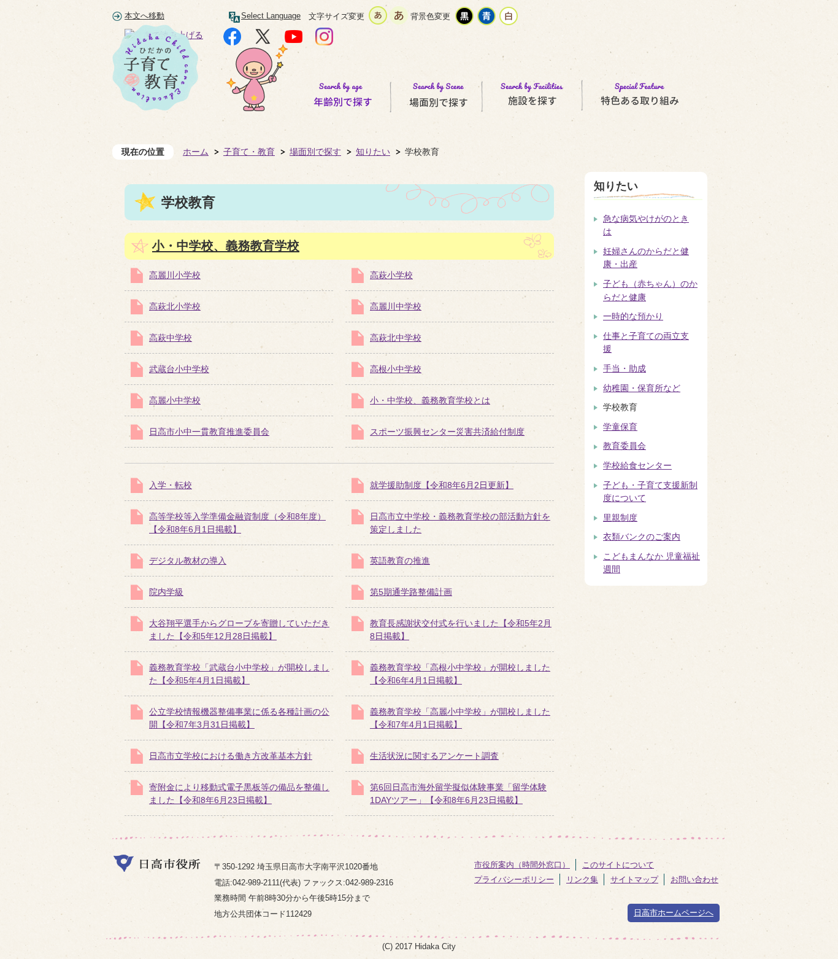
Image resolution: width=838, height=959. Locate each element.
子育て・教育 (249, 152)
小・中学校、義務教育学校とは (430, 400)
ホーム (196, 152)
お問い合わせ (694, 879)
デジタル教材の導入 (187, 560)
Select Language (271, 16)
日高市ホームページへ (673, 912)
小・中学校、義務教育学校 (225, 245)
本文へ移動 (144, 16)
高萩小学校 (391, 275)
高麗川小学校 (175, 275)
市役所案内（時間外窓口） (522, 864)
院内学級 (166, 592)
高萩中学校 (170, 338)
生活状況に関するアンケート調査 (434, 756)
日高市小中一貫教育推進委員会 (209, 432)
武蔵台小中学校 (179, 369)
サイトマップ (634, 879)
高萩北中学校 (395, 338)
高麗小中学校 (175, 400)
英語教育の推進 (400, 560)
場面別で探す (315, 152)
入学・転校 (170, 485)
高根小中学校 (395, 369)
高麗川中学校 (395, 306)
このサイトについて (618, 864)
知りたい (373, 152)
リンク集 (582, 879)
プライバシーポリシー (514, 879)
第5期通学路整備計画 (411, 592)
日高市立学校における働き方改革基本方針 (230, 756)
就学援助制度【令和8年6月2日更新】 (441, 485)
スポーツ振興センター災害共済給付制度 (447, 432)
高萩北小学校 (175, 306)
